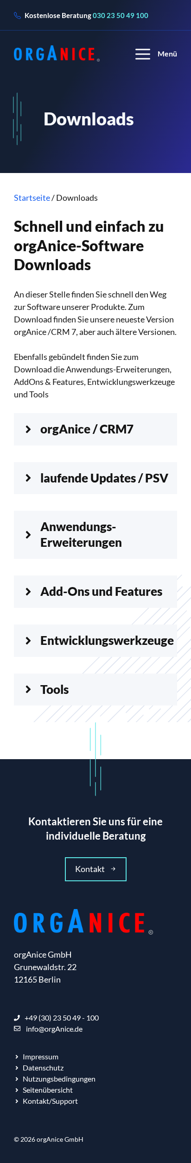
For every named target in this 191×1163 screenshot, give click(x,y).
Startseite (32, 197)
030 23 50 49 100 (120, 15)
